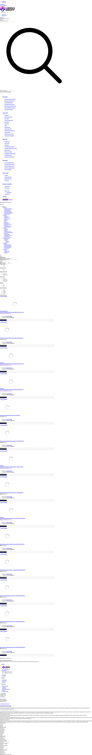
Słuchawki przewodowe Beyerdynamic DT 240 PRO (10, 415)
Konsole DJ (7, 118)
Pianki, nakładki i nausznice (10, 107)
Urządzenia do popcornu (9, 146)
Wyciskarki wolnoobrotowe (10, 153)
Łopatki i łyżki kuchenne (9, 157)
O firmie (3, 690)
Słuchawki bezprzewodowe (10, 99)
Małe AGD (5, 227)
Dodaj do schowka (3, 319)
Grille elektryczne (8, 155)
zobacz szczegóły (3, 296)
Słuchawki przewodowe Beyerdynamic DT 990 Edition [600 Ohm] (12, 647)
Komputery (5, 243)
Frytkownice (7, 141)
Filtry (1, 256)
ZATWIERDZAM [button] (3, 723)
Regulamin (4, 688)
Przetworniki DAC (8, 129)
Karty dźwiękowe (8, 169)
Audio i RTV (5, 215)
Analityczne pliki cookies (4, 716)
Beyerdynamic (9, 316)
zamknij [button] (1, 724)
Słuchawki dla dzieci (9, 102)
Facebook (4, 1)
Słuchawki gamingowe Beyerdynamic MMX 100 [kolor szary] (11, 338)
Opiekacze (7, 145)
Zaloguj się (4, 14)
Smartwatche (7, 186)
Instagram (4, 2)
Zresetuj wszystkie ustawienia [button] (5, 754)
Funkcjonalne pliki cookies (5, 714)
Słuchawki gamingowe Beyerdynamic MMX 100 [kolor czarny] (12, 312)
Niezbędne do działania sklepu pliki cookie (9, 710)
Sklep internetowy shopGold (5, 705)
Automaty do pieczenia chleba (11, 148)
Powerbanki (7, 194)
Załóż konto (4, 15)
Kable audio (7, 188)
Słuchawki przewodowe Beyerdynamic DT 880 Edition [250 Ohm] (12, 518)
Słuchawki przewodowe (9, 101)
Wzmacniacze (7, 132)
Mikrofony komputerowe (10, 167)
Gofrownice (7, 143)
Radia (6, 125)
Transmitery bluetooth (9, 135)
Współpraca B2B (5, 691)
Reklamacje (4, 681)
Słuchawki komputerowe (10, 164)
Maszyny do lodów (8, 151)
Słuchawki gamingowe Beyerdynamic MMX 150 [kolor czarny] (12, 363)
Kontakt (3, 682)
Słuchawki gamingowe (9, 162)
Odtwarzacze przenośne (10, 130)
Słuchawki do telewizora (9, 104)
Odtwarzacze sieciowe (9, 134)
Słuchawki (5, 207)
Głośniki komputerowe (9, 166)
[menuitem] (35, 102)
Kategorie (2, 204)
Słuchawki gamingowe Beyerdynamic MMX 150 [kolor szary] (11, 389)
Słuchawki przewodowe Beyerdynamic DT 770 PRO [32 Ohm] (11, 466)
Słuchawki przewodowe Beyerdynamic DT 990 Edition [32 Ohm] (12, 621)
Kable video (7, 190)
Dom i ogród (5, 249)
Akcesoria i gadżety (6, 238)
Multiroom (7, 180)
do (8, 262)
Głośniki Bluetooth (8, 117)
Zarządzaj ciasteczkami (5, 703)
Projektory (7, 115)
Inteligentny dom (8, 178)
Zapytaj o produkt (3, 320)
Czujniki (6, 175)
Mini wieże (7, 123)
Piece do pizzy (7, 150)
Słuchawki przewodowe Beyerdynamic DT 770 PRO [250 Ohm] (12, 441)
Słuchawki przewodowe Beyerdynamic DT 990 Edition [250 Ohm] (12, 595)
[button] (2, 264)
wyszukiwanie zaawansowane (5, 91)
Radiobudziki (7, 127)
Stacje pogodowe (8, 177)
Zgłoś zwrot (4, 679)
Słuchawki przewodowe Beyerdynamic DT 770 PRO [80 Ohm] (11, 492)
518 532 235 (2, 4)
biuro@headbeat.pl (3, 5)
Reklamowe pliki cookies (4, 719)
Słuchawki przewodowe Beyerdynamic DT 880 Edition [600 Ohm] (12, 570)
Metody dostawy (5, 686)
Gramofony (7, 122)
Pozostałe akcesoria (9, 109)
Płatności (4, 687)
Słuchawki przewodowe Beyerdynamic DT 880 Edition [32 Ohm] (12, 544)
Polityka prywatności (6, 689)
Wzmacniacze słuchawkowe (10, 106)
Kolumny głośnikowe (9, 120)
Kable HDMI (9, 192)
